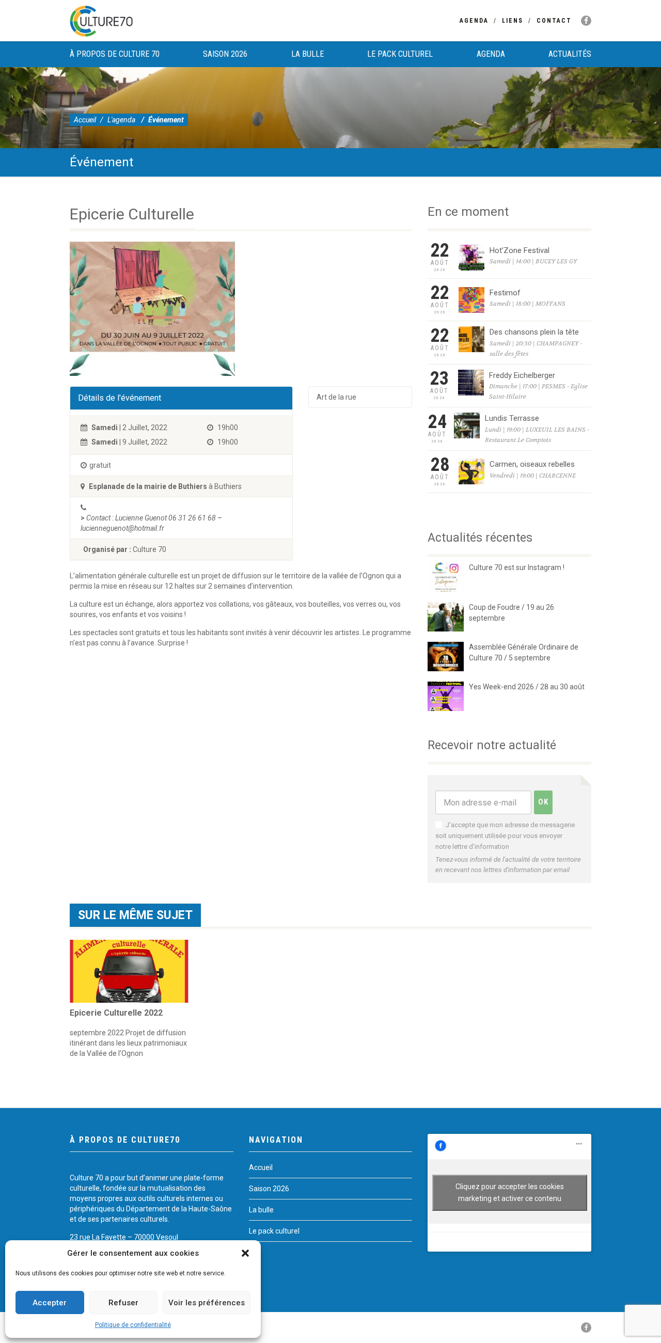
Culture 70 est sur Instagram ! (516, 567)
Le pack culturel (400, 54)
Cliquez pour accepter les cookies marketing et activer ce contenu (509, 1192)
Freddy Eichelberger (522, 375)
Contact (554, 20)
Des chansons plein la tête (534, 332)
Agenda (474, 20)
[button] (245, 1253)
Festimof (505, 292)
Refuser (123, 1302)
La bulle (307, 54)
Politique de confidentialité (133, 1325)
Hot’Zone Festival (519, 250)
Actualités (569, 54)
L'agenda (121, 120)
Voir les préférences (206, 1302)
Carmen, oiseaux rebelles (532, 464)
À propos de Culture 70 (115, 54)
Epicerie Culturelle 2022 (116, 1013)
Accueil (85, 120)
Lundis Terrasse (512, 418)
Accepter (50, 1302)
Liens (512, 20)
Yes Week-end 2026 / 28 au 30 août (527, 687)
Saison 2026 (225, 54)
